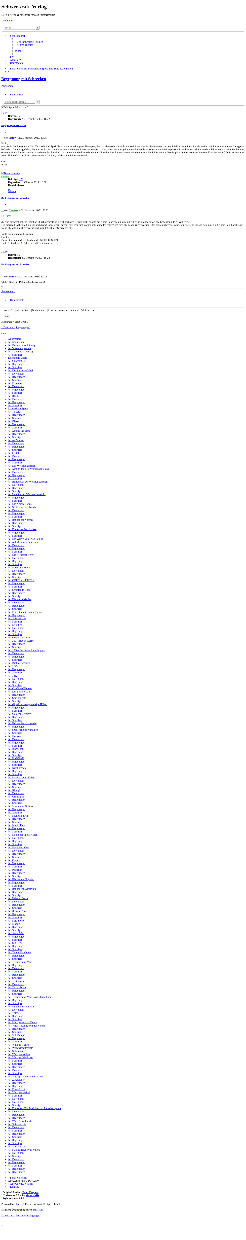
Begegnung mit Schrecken (23, 79)
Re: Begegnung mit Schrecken (15, 198)
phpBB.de (38, 1209)
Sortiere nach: (40, 310)
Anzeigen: (10, 310)
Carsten (5, 176)
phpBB (18, 1204)
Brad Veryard (30, 1192)
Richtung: (74, 310)
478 (21, 179)
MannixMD (32, 1195)
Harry (4, 113)
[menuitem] (29, 41)
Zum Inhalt (7, 20)
